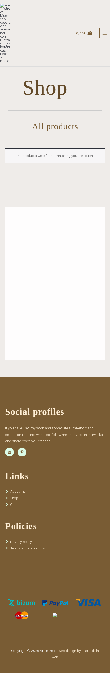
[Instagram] (9, 452)
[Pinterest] (22, 452)
